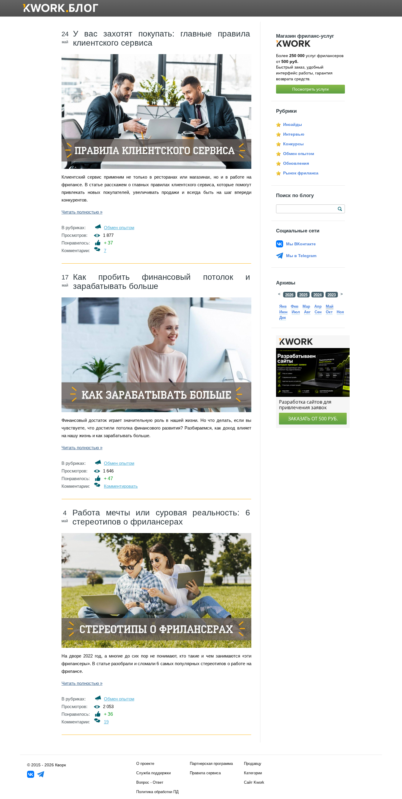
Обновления (296, 163)
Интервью (293, 134)
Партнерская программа (211, 763)
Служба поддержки (153, 773)
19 (106, 721)
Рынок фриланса (300, 173)
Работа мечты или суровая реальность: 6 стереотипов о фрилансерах (161, 517)
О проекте (145, 763)
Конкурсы (293, 144)
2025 (303, 294)
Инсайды (292, 124)
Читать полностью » (82, 211)
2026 (289, 294)
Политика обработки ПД (157, 792)
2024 (317, 294)
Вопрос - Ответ (149, 782)
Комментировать (121, 486)
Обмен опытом (119, 227)
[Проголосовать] (98, 242)
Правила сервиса (205, 773)
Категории (253, 773)
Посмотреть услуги (310, 89)
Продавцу (252, 763)
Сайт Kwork (254, 782)
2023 (332, 294)
